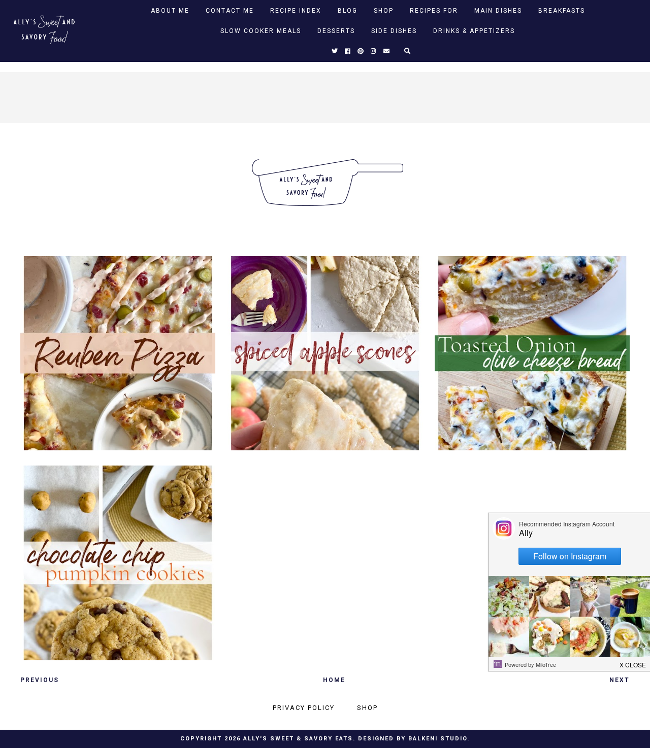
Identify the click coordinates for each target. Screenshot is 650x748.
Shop (384, 10)
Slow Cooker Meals (260, 30)
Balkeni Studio (437, 738)
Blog (348, 10)
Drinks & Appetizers (474, 30)
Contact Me (230, 10)
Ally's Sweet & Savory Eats (298, 738)
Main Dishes (498, 10)
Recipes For (434, 10)
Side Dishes (394, 30)
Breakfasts (561, 10)
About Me (170, 10)
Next (619, 680)
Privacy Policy (304, 707)
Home (334, 680)
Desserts (336, 30)
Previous (39, 680)
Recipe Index (295, 10)
